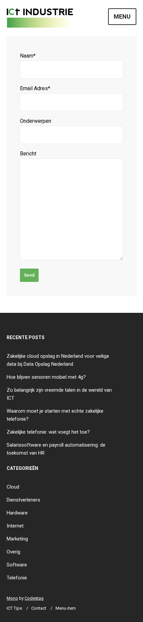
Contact (38, 608)
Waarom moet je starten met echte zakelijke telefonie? (55, 415)
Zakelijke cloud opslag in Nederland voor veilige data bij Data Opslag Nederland (58, 360)
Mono (12, 598)
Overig (13, 552)
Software (17, 565)
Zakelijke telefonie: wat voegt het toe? (48, 432)
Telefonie (17, 578)
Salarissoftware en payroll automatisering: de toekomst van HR (56, 449)
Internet (15, 526)
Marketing (17, 539)
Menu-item (66, 608)
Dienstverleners (23, 500)
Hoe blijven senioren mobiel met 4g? (46, 377)
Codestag (34, 598)
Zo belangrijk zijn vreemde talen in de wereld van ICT (59, 394)
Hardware (17, 513)
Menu (122, 16)
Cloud (13, 487)
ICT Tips (14, 608)
